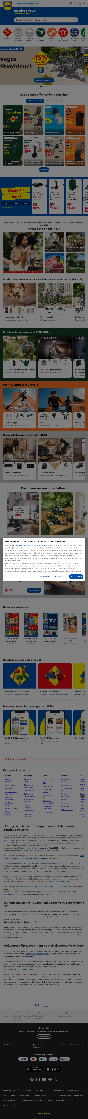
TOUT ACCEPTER (76, 577)
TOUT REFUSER (44, 577)
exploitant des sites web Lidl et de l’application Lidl (28, 545)
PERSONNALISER (58, 577)
